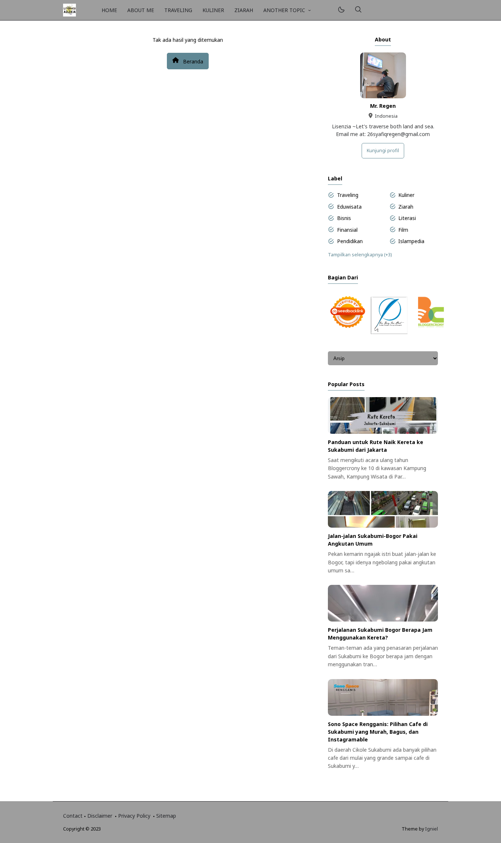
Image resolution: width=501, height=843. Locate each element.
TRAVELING (178, 10)
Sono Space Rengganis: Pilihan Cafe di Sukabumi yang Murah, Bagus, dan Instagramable (378, 732)
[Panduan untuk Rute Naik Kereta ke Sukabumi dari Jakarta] (383, 431)
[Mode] (340, 10)
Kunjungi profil (383, 150)
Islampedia (411, 241)
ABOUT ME (140, 10)
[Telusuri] (358, 10)
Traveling (347, 194)
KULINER (213, 10)
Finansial (347, 229)
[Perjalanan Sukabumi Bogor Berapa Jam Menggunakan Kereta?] (383, 619)
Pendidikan (350, 241)
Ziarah (405, 206)
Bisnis (344, 218)
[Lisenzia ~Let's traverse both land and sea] (69, 9)
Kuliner (406, 194)
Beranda (192, 61)
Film (403, 229)
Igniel (431, 829)
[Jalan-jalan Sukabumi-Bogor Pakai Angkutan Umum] (383, 525)
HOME (109, 10)
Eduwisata (349, 206)
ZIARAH (243, 10)
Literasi (407, 218)
